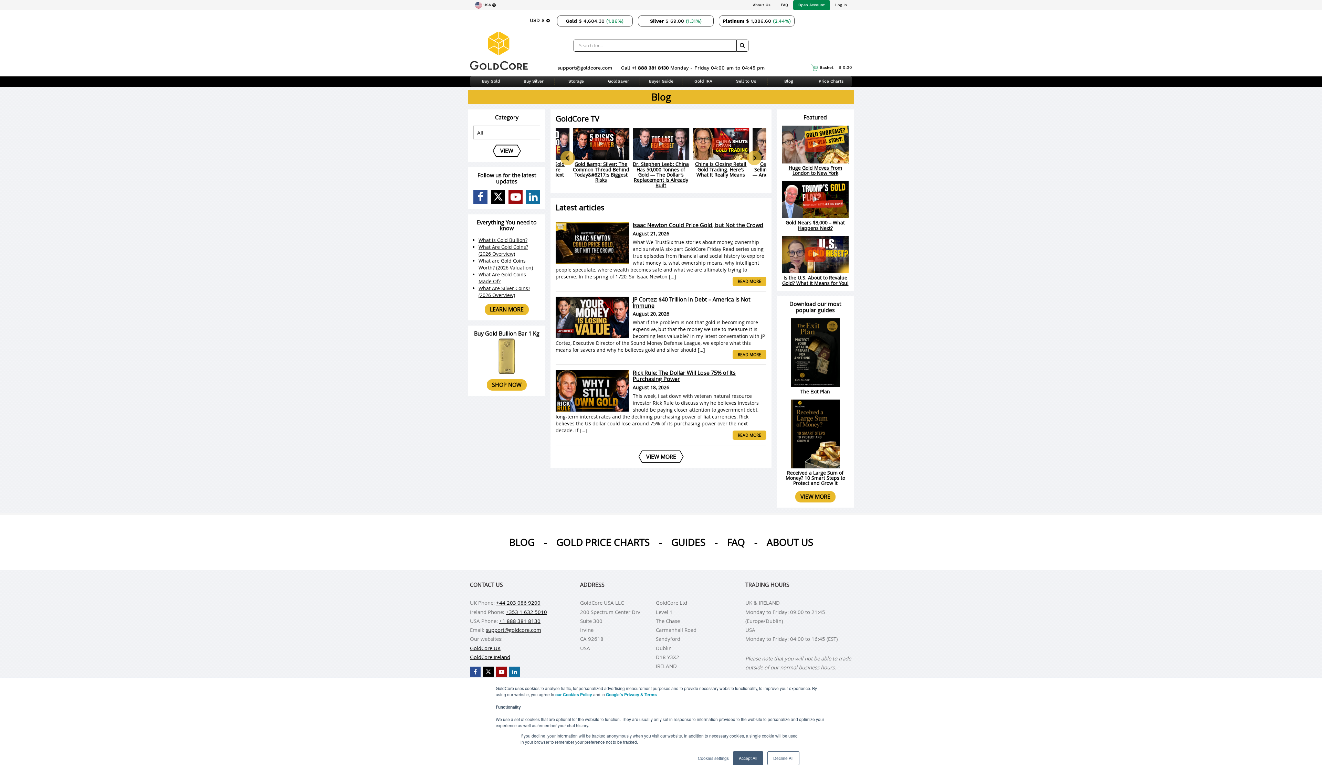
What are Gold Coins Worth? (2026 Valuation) (506, 264)
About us (790, 542)
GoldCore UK (485, 648)
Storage (576, 81)
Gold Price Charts (603, 542)
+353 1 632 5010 (526, 611)
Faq (736, 542)
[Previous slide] (567, 158)
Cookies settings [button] (713, 758)
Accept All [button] (748, 758)
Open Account (811, 5)
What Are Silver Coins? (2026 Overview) (504, 291)
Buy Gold (491, 81)
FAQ (784, 5)
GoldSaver (618, 81)
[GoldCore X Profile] (498, 197)
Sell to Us (746, 81)
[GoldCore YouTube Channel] (515, 197)
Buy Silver (534, 81)
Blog (788, 81)
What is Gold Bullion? (503, 240)
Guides (688, 542)
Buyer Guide (661, 81)
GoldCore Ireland (490, 657)
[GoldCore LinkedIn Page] (533, 197)
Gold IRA (703, 81)
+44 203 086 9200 (518, 602)
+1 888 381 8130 (651, 68)
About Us (761, 5)
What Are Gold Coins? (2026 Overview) (503, 250)
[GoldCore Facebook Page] (480, 197)
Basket (836, 67)
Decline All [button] (783, 758)
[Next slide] (754, 158)
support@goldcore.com (584, 68)
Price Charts (831, 81)
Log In (841, 5)
